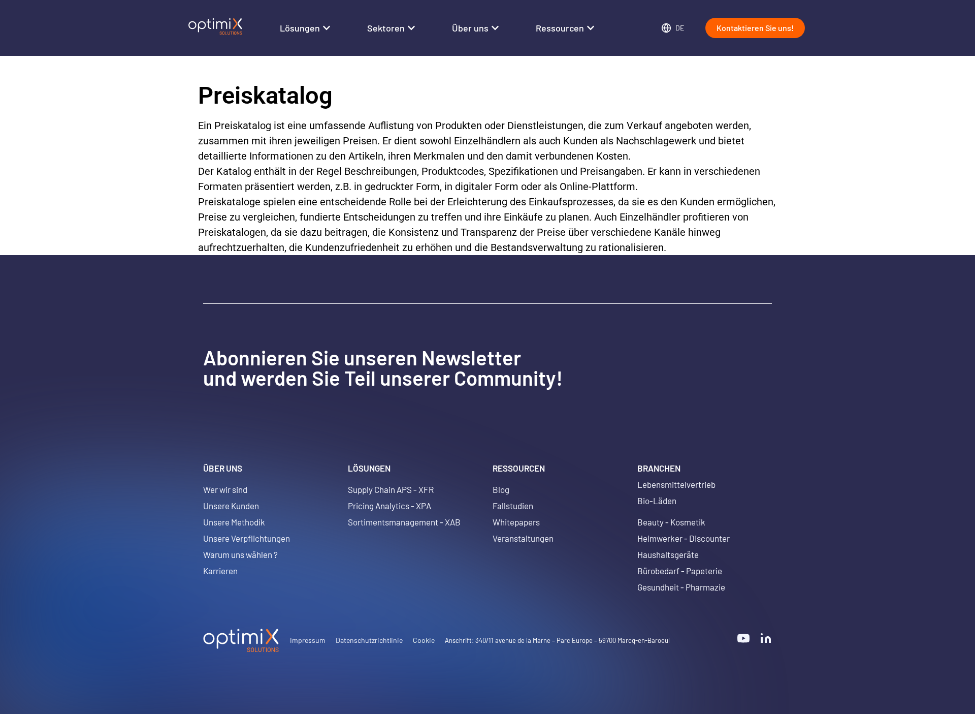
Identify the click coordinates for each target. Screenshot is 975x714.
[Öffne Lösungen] (326, 28)
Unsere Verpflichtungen (246, 538)
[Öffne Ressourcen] (591, 28)
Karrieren (220, 571)
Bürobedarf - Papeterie (679, 571)
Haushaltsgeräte (668, 554)
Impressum (308, 640)
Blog (501, 489)
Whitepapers (516, 522)
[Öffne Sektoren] (411, 28)
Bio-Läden (656, 500)
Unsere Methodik (234, 522)
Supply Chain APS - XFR (391, 489)
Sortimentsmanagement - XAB (404, 522)
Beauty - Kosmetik (671, 522)
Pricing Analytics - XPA (389, 506)
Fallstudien (513, 506)
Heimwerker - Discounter (683, 538)
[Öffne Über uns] (495, 28)
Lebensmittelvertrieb (676, 484)
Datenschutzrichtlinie (369, 640)
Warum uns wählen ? (240, 554)
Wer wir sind (225, 489)
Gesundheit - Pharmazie (681, 587)
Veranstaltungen (523, 538)
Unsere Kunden (231, 506)
